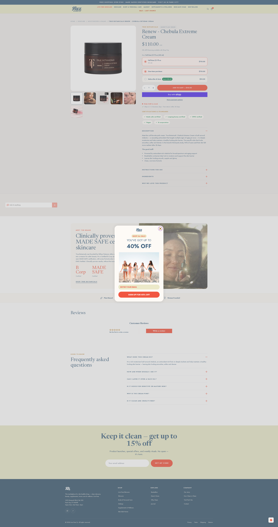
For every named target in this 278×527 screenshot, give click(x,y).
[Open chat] (271, 520)
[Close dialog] (160, 228)
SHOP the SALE (139, 236)
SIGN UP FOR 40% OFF (139, 294)
